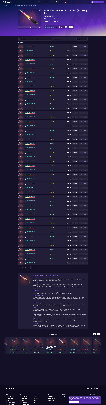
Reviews (52, 2)
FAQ (35, 400)
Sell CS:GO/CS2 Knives (11, 404)
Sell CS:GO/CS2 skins (10, 396)
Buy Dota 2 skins (23, 398)
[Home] (6, 2)
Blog (35, 396)
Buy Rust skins (23, 400)
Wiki (35, 402)
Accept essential (84, 402)
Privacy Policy (51, 396)
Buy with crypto (23, 402)
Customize (95, 402)
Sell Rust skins (9, 400)
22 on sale (29, 33)
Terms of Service (51, 398)
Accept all (74, 402)
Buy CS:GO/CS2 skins (24, 396)
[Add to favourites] (40, 10)
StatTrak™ (51, 16)
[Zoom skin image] (18, 47)
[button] (98, 334)
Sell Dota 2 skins (9, 398)
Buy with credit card (24, 404)
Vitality (60, 2)
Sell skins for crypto (10, 402)
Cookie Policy (72, 398)
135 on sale (20, 33)
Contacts (64, 396)
